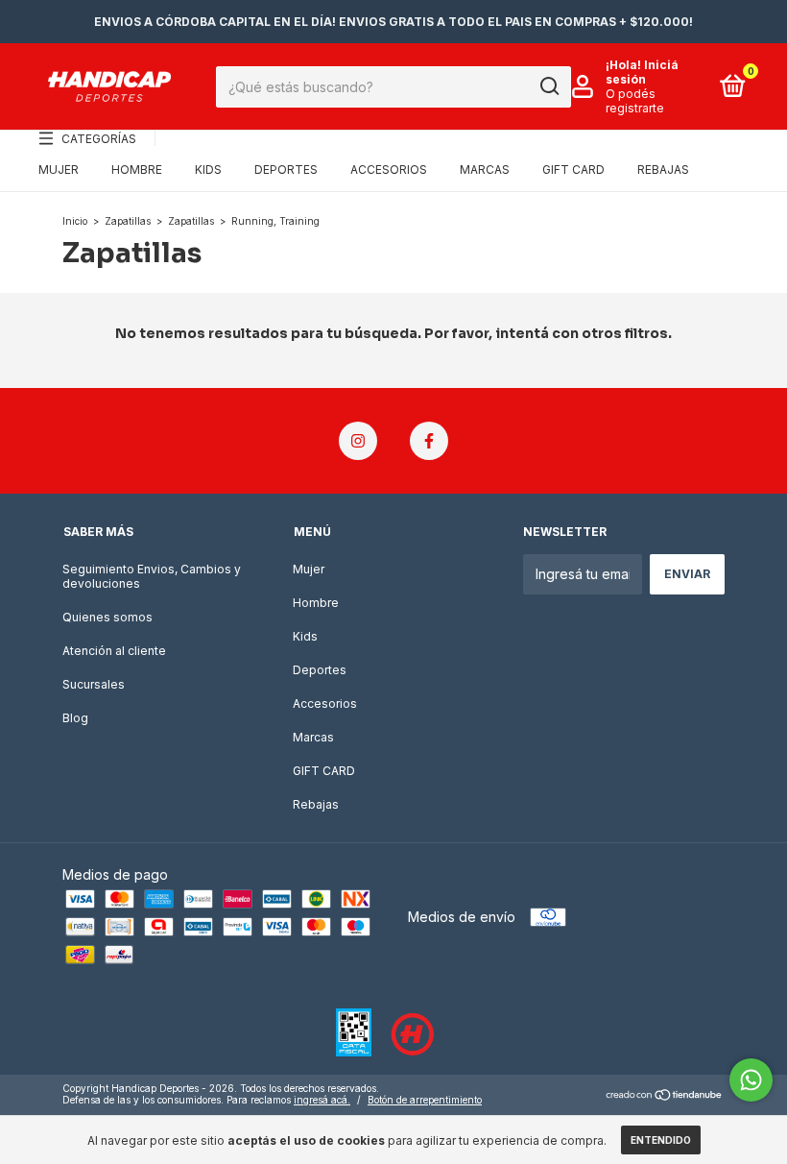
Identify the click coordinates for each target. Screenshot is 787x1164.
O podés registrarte (635, 100)
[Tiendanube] (665, 1096)
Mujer (58, 169)
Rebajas (663, 169)
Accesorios (388, 169)
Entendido (661, 1140)
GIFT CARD (573, 169)
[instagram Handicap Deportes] (358, 441)
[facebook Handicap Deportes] (429, 441)
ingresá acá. (322, 1099)
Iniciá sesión (642, 72)
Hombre (136, 169)
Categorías (98, 139)
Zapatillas (128, 221)
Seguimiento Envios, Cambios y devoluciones (151, 576)
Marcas (485, 169)
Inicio (74, 221)
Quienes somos (107, 617)
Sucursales (93, 684)
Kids (208, 169)
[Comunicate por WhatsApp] (751, 1080)
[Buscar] (548, 86)
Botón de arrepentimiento (425, 1099)
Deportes (286, 169)
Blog (75, 718)
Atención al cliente (114, 650)
